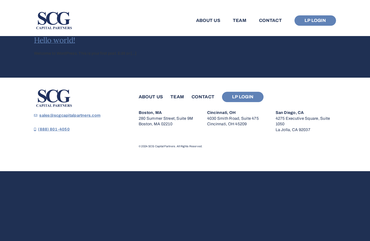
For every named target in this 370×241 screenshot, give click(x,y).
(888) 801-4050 (53, 129)
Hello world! (54, 40)
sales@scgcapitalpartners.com (69, 115)
